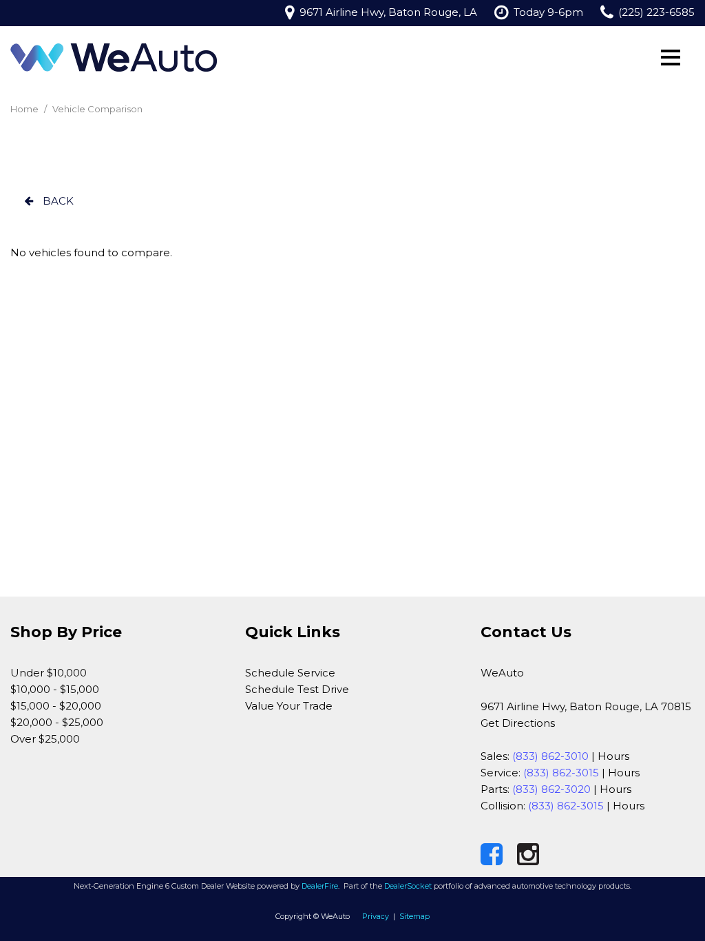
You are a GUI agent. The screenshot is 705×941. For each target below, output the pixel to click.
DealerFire (320, 886)
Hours (613, 756)
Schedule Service (290, 672)
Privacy (375, 916)
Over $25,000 (45, 738)
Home (25, 108)
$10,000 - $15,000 (54, 689)
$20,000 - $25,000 (56, 722)
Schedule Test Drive (297, 689)
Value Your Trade (289, 705)
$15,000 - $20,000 (55, 705)
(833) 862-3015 (561, 772)
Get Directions (518, 723)
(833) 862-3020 (551, 789)
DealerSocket (408, 886)
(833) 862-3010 (550, 756)
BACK (57, 200)
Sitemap (414, 916)
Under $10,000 (48, 672)
